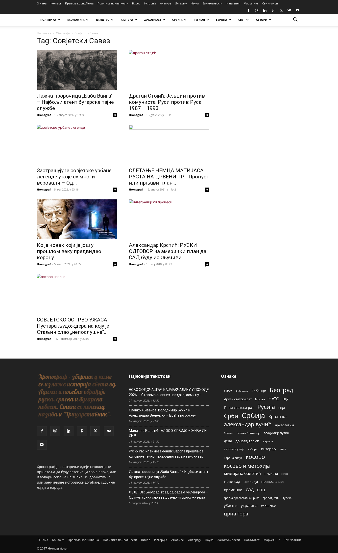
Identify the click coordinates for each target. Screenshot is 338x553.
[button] (295, 20)
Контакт (55, 3)
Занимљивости (212, 3)
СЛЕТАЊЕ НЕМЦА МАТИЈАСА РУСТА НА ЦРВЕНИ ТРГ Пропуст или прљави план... (169, 177)
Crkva (228, 391)
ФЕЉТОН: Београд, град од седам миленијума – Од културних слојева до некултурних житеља (168, 494)
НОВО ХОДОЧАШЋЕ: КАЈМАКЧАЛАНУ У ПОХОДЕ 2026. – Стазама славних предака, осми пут (169, 392)
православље (272, 481)
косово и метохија (247, 465)
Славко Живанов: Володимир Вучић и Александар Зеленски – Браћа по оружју (162, 412)
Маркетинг (251, 3)
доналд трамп (247, 441)
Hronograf (44, 115)
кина (283, 449)
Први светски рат (239, 407)
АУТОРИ (261, 19)
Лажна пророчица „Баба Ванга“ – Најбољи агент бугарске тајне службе (75, 102)
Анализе (165, 3)
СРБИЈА (177, 19)
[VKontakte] (289, 10)
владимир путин (276, 433)
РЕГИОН (199, 19)
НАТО (273, 398)
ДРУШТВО (103, 19)
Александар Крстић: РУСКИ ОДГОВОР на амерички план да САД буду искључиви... (167, 251)
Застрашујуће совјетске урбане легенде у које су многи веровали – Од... (74, 177)
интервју (268, 449)
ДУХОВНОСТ (152, 19)
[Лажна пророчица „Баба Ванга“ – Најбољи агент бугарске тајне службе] (77, 70)
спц (261, 489)
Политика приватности (112, 3)
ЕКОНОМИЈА (76, 19)
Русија (266, 406)
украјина (249, 505)
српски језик (271, 498)
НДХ (285, 399)
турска (287, 498)
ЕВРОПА (221, 19)
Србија (253, 415)
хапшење (268, 506)
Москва (260, 399)
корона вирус (233, 458)
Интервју (181, 3)
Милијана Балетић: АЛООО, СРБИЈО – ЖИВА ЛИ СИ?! (168, 433)
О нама (42, 3)
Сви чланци (270, 3)
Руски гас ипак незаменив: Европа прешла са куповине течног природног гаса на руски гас (166, 453)
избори (253, 449)
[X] (281, 10)
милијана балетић (242, 473)
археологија (284, 425)
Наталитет (233, 3)
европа (268, 441)
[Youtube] (297, 10)
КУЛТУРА (127, 19)
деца (228, 441)
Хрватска (277, 416)
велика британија (248, 433)
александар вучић (248, 424)
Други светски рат (238, 399)
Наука (195, 3)
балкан (228, 433)
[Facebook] (248, 10)
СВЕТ (241, 19)
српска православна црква (241, 498)
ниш (284, 474)
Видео (136, 3)
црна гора (236, 513)
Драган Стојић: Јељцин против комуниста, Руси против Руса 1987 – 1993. (167, 102)
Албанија (242, 391)
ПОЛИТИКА (48, 19)
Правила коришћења (79, 3)
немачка (271, 473)
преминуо (233, 489)
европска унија (234, 449)
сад (250, 489)
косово (255, 456)
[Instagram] (256, 10)
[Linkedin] (264, 10)
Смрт (281, 408)
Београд (281, 389)
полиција (251, 481)
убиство (230, 505)
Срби (231, 416)
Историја (150, 3)
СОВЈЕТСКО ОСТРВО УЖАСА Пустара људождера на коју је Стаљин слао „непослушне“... (73, 326)
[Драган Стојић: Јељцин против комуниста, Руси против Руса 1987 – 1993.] (169, 70)
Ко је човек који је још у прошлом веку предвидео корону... (69, 251)
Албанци (258, 390)
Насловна (44, 33)
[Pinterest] (273, 10)
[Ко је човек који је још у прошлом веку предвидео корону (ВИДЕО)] (77, 219)
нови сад (232, 481)
